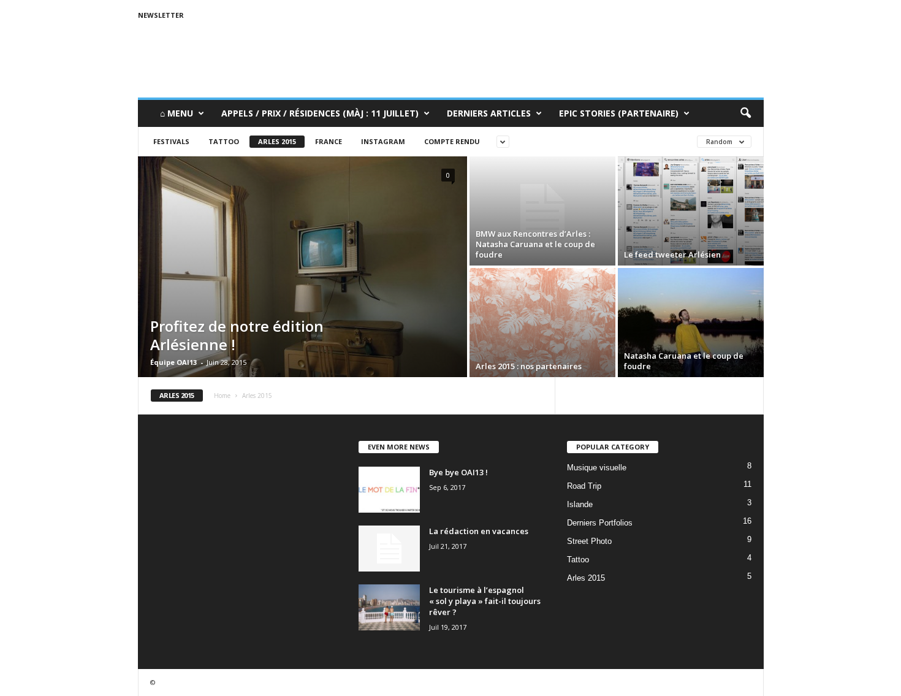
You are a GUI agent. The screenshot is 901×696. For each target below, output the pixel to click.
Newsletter (161, 15)
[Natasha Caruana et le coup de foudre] (691, 322)
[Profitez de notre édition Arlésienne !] (302, 266)
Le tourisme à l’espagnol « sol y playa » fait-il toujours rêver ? (485, 601)
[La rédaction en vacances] (389, 549)
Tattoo (223, 141)
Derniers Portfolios (600, 522)
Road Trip (584, 486)
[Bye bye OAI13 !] (389, 490)
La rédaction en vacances (478, 531)
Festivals (171, 141)
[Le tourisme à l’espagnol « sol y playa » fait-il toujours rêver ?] (389, 607)
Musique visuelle (596, 467)
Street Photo (589, 541)
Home (222, 395)
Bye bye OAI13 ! (458, 472)
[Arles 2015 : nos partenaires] (542, 322)
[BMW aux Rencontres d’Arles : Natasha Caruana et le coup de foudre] (542, 211)
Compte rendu (452, 141)
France (328, 141)
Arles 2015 (277, 141)
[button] (745, 113)
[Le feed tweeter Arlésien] (691, 211)
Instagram (383, 141)
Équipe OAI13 (173, 362)
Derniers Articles (489, 113)
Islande (580, 504)
